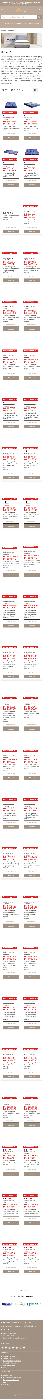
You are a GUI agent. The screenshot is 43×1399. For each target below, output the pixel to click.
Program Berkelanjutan (11, 1380)
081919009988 (13, 1334)
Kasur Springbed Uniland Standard (9, 1161)
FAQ (4, 1367)
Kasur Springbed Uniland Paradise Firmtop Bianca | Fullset (30, 913)
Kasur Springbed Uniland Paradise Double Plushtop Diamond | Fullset (9, 1015)
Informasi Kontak (9, 1365)
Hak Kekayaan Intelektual (12, 1378)
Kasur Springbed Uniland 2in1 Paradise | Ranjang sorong (11, 269)
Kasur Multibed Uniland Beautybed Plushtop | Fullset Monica (11, 563)
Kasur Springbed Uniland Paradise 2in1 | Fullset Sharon (11, 1114)
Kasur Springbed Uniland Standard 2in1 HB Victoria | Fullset (31, 415)
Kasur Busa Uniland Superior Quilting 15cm (32, 174)
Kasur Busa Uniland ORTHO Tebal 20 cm (31, 127)
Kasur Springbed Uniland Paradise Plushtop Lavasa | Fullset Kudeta (30, 664)
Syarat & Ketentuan (10, 1363)
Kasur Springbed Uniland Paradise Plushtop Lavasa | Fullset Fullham (30, 613)
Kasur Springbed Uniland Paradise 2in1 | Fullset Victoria (32, 366)
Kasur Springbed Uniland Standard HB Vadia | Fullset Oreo (31, 1211)
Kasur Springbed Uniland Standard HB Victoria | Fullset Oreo (31, 1162)
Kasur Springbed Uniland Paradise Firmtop (9, 1065)
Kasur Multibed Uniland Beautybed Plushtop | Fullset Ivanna (32, 562)
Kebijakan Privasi (9, 1356)
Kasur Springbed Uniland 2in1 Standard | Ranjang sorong (32, 815)
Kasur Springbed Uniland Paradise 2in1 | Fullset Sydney (11, 317)
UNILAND (5, 130)
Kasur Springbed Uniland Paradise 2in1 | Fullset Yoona (32, 1114)
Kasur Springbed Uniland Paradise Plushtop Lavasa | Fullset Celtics (9, 664)
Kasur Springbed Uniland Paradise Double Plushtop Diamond (30, 1015)
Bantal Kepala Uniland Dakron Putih (11, 217)
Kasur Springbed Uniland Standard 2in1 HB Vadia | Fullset (31, 515)
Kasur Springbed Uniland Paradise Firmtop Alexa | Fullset (11, 913)
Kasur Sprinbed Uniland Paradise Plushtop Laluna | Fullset (30, 964)
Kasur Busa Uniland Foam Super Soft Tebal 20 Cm (9, 766)
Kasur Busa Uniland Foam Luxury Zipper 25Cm (10, 815)
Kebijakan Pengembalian (12, 1361)
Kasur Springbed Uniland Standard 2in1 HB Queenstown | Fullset (10, 465)
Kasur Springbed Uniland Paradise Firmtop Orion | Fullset (32, 864)
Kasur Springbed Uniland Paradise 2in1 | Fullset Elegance (32, 317)
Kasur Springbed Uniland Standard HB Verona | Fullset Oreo (10, 1211)
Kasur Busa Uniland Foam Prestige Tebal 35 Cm (31, 713)
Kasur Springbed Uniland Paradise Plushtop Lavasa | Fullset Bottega (9, 613)
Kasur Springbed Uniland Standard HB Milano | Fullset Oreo (31, 1260)
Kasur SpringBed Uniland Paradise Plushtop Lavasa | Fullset (9, 964)
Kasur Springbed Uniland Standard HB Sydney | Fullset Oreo (10, 1260)
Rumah (3, 30)
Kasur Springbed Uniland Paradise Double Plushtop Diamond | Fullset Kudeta (9, 715)
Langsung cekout (11, 133)
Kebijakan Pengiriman (10, 1359)
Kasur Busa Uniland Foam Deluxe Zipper (31, 221)
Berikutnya (24, 1290)
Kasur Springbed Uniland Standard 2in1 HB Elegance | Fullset (10, 515)
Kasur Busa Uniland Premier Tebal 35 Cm (31, 765)
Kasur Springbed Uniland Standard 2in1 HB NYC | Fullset (10, 415)
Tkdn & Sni (6, 1384)
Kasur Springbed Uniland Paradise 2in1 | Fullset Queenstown (32, 269)
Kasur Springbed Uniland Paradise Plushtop (30, 1065)
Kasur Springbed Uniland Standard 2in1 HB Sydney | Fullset (31, 464)
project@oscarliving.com (17, 1338)
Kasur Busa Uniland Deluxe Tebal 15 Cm (10, 174)
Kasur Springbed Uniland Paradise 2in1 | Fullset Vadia (11, 366)
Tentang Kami (8, 1375)
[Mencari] (39, 17)
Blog (4, 1382)
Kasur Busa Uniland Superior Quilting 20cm (11, 127)
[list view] (40, 90)
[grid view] (35, 90)
